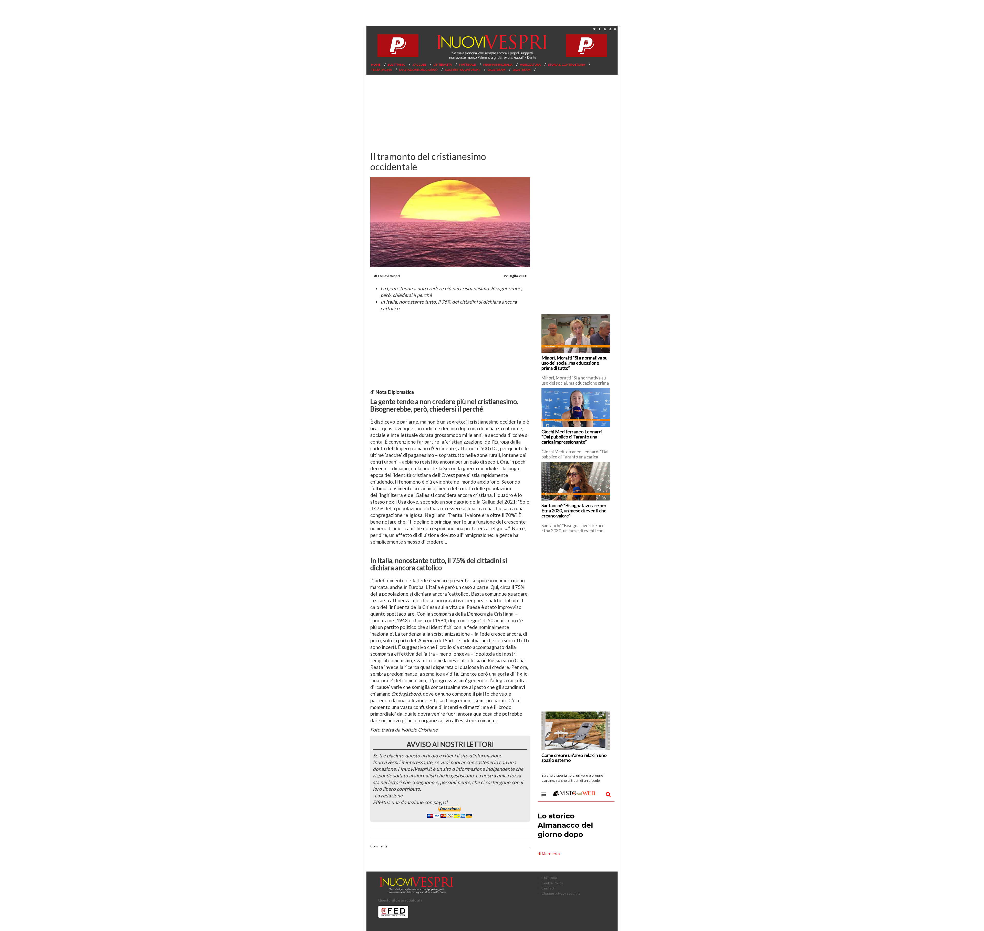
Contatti (548, 888)
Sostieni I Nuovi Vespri (462, 70)
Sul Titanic (396, 64)
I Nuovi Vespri (389, 276)
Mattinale (467, 64)
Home (376, 64)
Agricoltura (530, 64)
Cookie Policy (552, 883)
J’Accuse (419, 64)
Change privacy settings (560, 893)
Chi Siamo (549, 878)
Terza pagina (381, 70)
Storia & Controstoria (566, 64)
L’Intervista (443, 64)
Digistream (496, 70)
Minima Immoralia (497, 64)
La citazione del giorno (418, 70)
